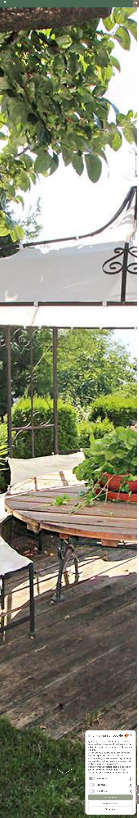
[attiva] (92, 784)
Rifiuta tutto (110, 809)
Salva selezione (110, 803)
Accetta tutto (111, 797)
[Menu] (6, 4)
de (136, 3)
